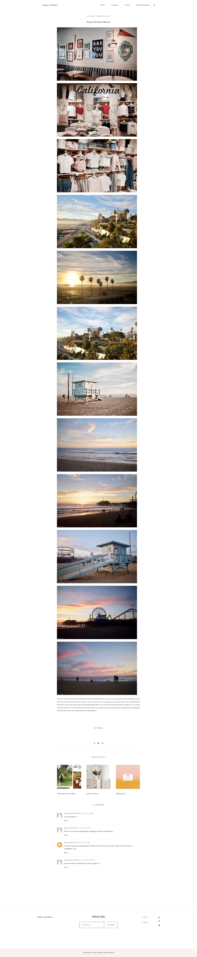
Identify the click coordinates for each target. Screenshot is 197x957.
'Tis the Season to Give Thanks (66, 794)
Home (103, 5)
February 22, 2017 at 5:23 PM (80, 828)
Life (88, 16)
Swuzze (66, 828)
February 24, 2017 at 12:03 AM (83, 860)
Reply (66, 820)
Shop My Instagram (142, 5)
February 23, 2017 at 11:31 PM (79, 842)
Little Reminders (120, 794)
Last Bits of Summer (92, 794)
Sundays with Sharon (50, 5)
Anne (66, 842)
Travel (92, 16)
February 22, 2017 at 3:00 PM (83, 813)
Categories (114, 5)
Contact (127, 5)
